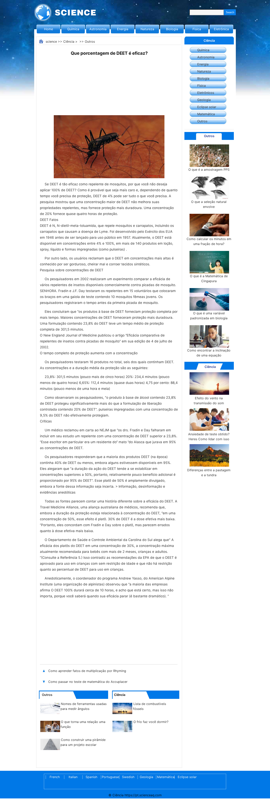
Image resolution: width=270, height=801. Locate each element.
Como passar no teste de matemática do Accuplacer (87, 682)
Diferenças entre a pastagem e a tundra (208, 472)
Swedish (128, 777)
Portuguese (110, 777)
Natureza (147, 29)
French (55, 777)
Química (73, 29)
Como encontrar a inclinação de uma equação (208, 352)
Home (48, 29)
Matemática (206, 114)
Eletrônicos (205, 93)
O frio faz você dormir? (150, 722)
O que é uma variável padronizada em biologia (209, 315)
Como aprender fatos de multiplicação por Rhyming (87, 671)
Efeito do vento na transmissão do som (209, 400)
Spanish (91, 777)
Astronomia (98, 29)
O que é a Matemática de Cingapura (209, 278)
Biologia (172, 29)
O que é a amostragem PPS (208, 170)
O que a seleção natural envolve (209, 204)
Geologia (204, 100)
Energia (122, 29)
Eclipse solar (206, 107)
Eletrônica (221, 29)
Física (197, 29)
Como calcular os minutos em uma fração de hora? (209, 241)
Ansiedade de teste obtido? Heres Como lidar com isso (208, 436)
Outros (90, 41)
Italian (73, 777)
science (51, 41)
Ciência (68, 41)
